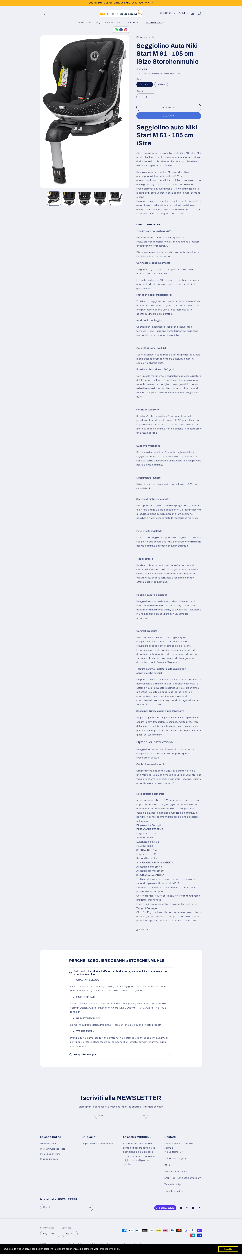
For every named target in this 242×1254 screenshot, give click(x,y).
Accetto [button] (228, 1249)
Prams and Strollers (50, 1154)
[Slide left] (43, 199)
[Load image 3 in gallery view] (69, 198)
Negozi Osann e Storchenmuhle (97, 1144)
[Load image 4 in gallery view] (85, 198)
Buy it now (169, 116)
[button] (43, 13)
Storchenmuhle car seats (52, 1149)
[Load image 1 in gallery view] (54, 198)
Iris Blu (161, 84)
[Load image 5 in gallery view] (100, 198)
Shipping (155, 74)
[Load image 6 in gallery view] (115, 198)
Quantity (140, 91)
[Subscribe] (144, 1115)
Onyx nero (144, 84)
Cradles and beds (49, 1159)
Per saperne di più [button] (110, 1249)
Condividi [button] (143, 930)
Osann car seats (48, 1144)
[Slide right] (126, 199)
